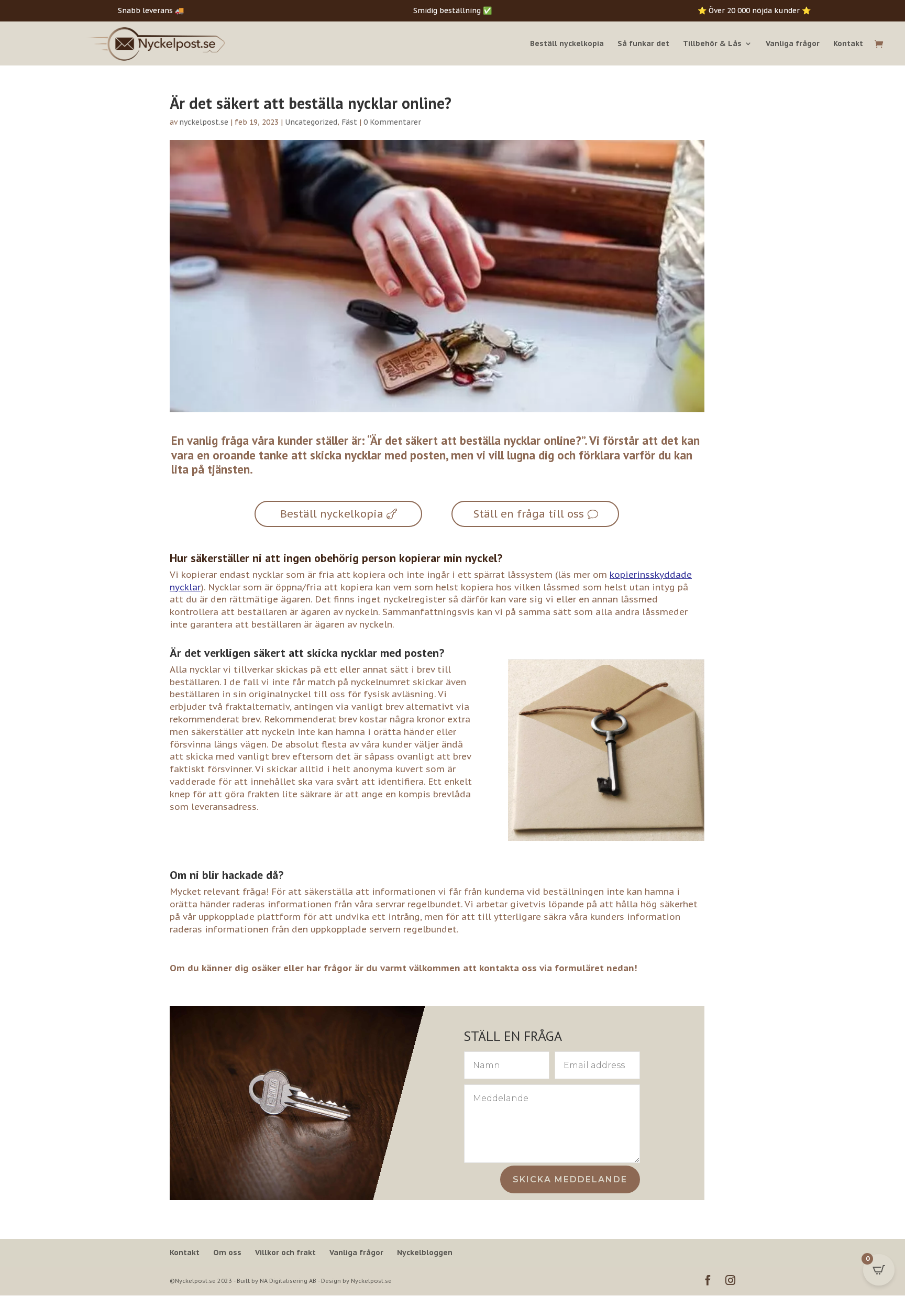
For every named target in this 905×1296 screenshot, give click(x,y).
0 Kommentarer (392, 122)
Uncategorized (311, 122)
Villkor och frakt (285, 1252)
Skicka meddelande (570, 1179)
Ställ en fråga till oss (528, 514)
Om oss (227, 1252)
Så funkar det (643, 44)
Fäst (349, 122)
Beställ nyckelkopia (567, 44)
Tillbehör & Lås (712, 44)
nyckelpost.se (203, 122)
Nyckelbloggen (424, 1252)
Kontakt (848, 44)
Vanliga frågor (793, 44)
